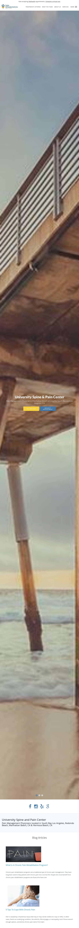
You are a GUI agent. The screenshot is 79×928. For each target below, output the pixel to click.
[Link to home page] (9, 6)
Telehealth (32, 1)
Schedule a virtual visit (52, 1)
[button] (76, 6)
